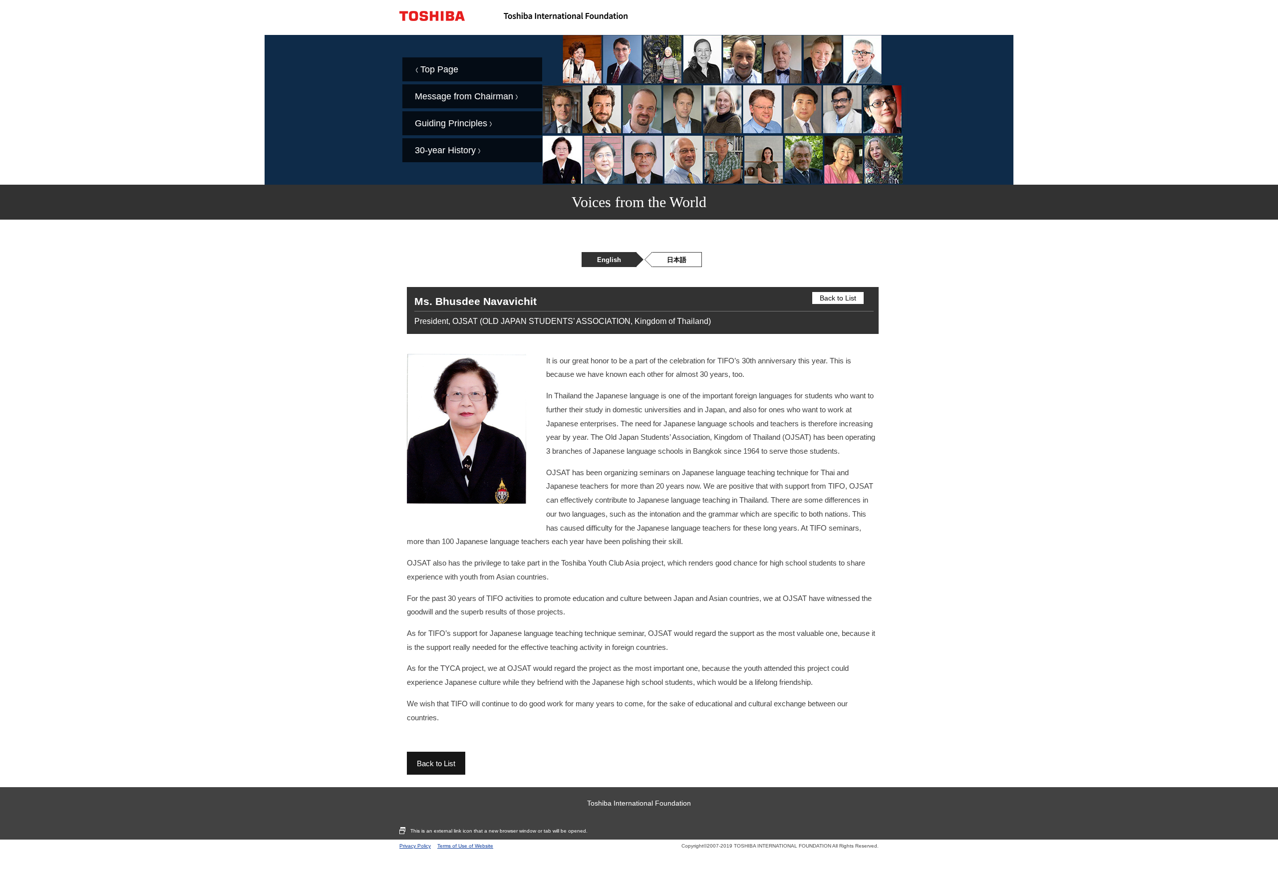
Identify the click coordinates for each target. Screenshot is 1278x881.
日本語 (676, 260)
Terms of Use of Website (465, 846)
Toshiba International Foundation (639, 803)
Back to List (838, 298)
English (609, 260)
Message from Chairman (464, 96)
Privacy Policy (415, 846)
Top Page (439, 69)
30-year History (445, 150)
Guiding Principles (451, 123)
